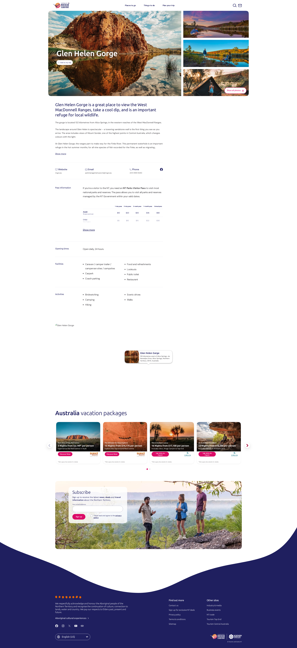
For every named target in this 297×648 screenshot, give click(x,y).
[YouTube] (75, 625)
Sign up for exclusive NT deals (182, 610)
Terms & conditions (177, 619)
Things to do (149, 5)
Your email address (79, 504)
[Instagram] (63, 625)
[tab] (147, 469)
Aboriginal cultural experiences (71, 618)
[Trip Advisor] (82, 625)
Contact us (173, 605)
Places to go (130, 5)
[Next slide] (247, 445)
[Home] (61, 5)
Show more (60, 153)
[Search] (235, 5)
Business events (214, 610)
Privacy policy (175, 614)
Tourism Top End (214, 619)
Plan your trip (168, 5)
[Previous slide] (49, 445)
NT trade (210, 614)
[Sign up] (240, 5)
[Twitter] (69, 625)
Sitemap (172, 624)
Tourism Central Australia (218, 624)
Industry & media (214, 605)
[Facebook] (56, 625)
